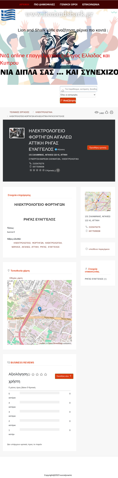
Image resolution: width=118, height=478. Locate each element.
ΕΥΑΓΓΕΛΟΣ (54, 247)
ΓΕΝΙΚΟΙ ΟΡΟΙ (68, 4)
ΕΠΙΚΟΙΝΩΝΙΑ (90, 4)
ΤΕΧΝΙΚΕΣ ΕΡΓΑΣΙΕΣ (19, 112)
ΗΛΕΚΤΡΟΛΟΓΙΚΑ (44, 112)
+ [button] (10, 284)
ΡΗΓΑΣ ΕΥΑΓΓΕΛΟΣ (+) (95, 279)
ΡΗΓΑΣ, (44, 247)
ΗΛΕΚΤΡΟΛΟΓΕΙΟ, (23, 243)
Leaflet (42, 343)
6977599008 (38, 167)
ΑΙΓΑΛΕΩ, (26, 247)
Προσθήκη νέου (63, 376)
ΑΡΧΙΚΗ (24, 4)
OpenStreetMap (55, 343)
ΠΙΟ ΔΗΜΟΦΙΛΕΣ (44, 4)
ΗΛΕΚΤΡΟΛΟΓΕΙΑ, (54, 243)
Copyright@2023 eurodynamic (58, 475)
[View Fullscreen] (11, 294)
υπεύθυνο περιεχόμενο (99, 249)
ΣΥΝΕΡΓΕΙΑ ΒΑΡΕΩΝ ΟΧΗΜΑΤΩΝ (44, 159)
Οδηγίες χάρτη (16, 278)
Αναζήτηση (69, 100)
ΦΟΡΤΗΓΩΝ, (38, 243)
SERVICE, (16, 247)
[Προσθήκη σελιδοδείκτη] (58, 170)
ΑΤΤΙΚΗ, (36, 247)
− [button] (10, 288)
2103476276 (38, 163)
